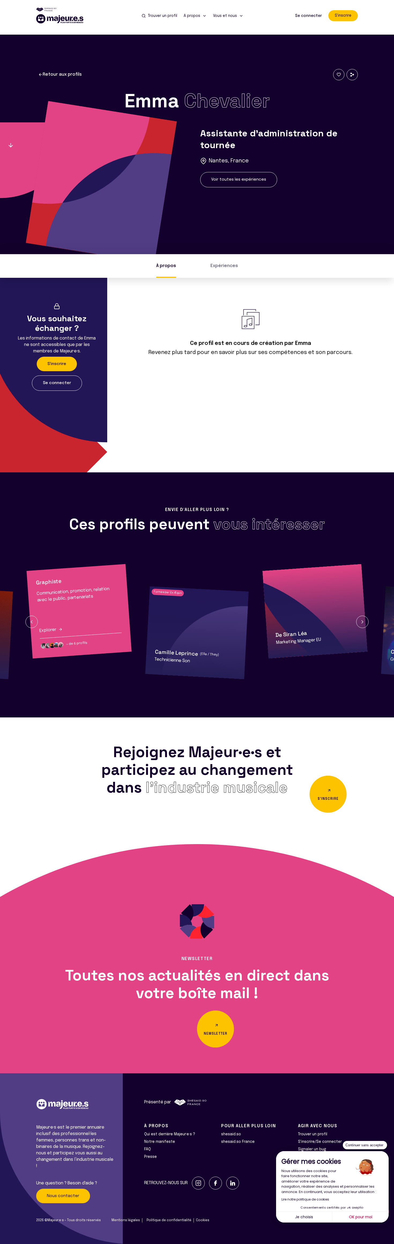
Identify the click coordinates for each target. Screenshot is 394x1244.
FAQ (147, 1149)
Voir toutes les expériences (238, 179)
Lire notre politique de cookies (305, 1199)
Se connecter (308, 16)
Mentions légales (125, 1220)
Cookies (202, 1220)
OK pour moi (360, 1217)
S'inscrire (343, 15)
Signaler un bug (312, 1149)
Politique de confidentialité (169, 1220)
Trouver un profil (312, 1134)
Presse (150, 1157)
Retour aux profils (62, 74)
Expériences (224, 266)
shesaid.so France (238, 1142)
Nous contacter (63, 1196)
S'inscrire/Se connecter (320, 1142)
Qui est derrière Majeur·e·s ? (169, 1134)
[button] (31, 622)
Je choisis (304, 1217)
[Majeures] (63, 19)
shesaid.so (231, 1134)
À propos (166, 266)
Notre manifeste (159, 1142)
